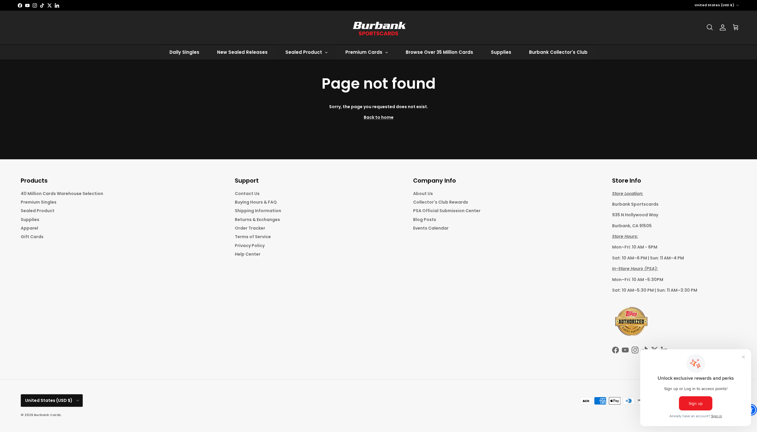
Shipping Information (258, 211)
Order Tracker (250, 228)
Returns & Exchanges (257, 220)
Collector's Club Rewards (440, 202)
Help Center (248, 254)
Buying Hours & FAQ (256, 202)
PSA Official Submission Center (447, 211)
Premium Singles (38, 202)
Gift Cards (32, 237)
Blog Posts (424, 220)
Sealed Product (37, 211)
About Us (423, 193)
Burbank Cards (47, 414)
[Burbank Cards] (378, 28)
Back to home (379, 117)
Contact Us (247, 193)
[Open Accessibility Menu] (751, 410)
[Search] (709, 27)
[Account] (722, 27)
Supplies (30, 220)
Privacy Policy (250, 246)
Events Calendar (431, 228)
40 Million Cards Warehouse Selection (62, 193)
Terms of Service (253, 237)
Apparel (29, 228)
